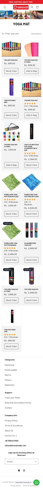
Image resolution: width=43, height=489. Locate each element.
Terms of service (29, 485)
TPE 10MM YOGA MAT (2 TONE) (11, 290)
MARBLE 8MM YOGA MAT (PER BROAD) (10, 244)
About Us (9, 431)
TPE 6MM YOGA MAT (31, 100)
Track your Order (12, 398)
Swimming (9, 365)
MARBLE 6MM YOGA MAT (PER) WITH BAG (11, 195)
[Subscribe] (35, 461)
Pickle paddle (11, 370)
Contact (8, 408)
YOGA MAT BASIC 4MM (10, 330)
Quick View (11, 71)
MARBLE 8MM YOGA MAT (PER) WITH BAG (31, 195)
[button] (4, 7)
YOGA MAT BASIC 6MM (10, 101)
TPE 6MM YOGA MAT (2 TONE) (11, 145)
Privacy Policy (11, 421)
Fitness (8, 380)
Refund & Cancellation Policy (18, 403)
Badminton (9, 385)
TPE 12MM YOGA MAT (31, 289)
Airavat (11, 482)
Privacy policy (16, 485)
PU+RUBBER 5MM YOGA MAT (30, 244)
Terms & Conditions (14, 426)
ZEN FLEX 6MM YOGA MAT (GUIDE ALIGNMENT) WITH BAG (31, 147)
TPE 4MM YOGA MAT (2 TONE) (31, 61)
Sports (8, 375)
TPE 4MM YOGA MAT (11, 60)
